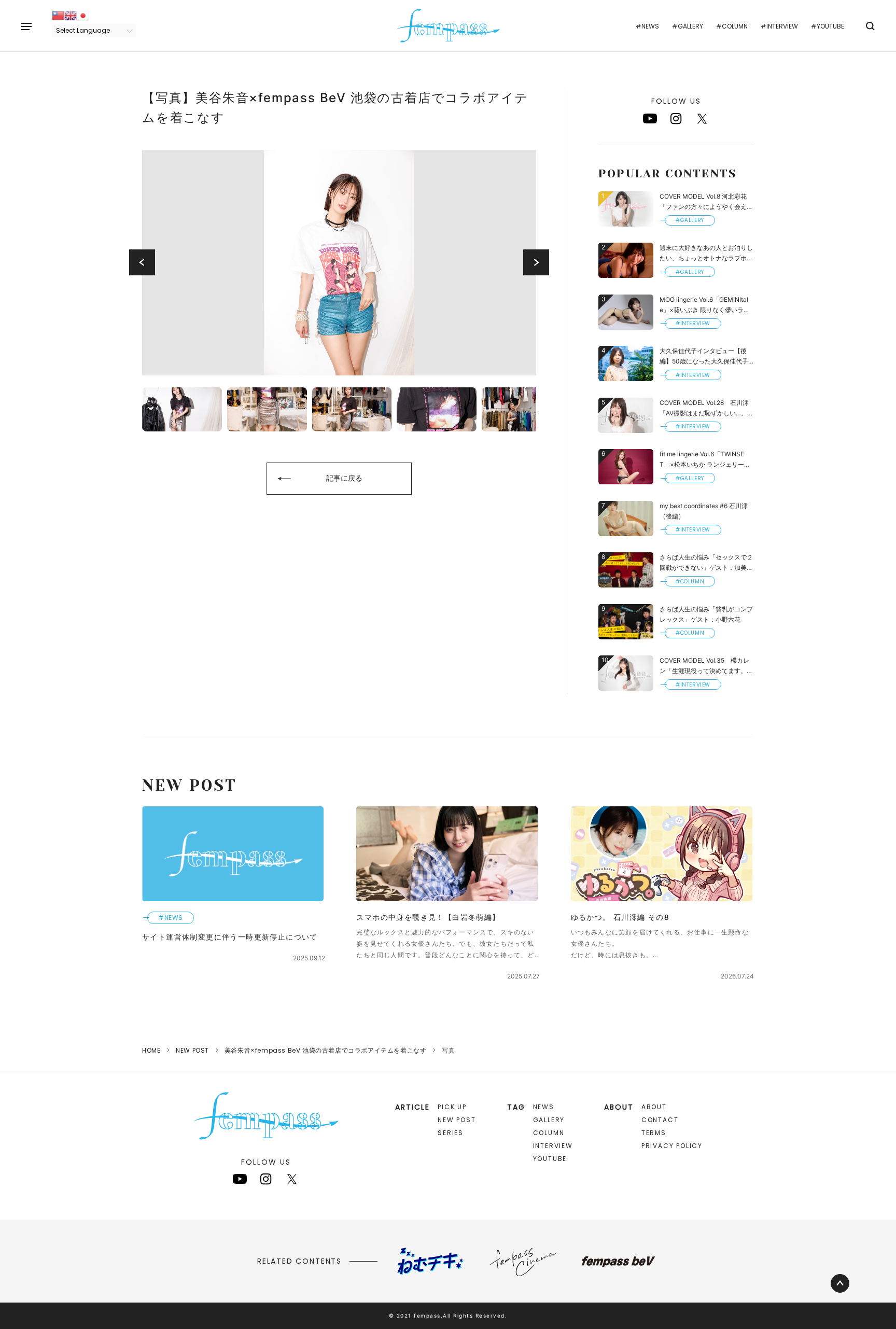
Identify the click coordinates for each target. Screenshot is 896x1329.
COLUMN (549, 1132)
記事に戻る (344, 477)
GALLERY (549, 1119)
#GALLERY (687, 26)
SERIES (451, 1132)
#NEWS (647, 26)
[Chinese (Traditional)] (58, 15)
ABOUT (654, 1106)
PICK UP (452, 1106)
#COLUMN (732, 26)
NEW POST (192, 1050)
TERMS (653, 1132)
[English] (70, 15)
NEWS (543, 1106)
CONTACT (660, 1119)
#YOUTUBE (827, 26)
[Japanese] (83, 15)
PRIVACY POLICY (672, 1145)
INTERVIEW (553, 1145)
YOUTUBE (550, 1158)
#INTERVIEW (779, 26)
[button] (142, 262)
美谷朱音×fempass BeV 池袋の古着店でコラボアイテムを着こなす (326, 1050)
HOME (151, 1050)
